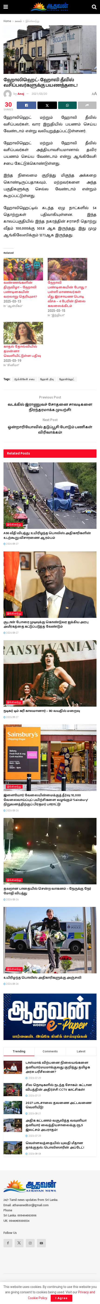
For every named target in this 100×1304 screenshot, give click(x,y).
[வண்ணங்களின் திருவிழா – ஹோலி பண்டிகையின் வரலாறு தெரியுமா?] (23, 269)
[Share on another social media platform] (87, 105)
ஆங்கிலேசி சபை (24, 379)
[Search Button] (94, 7)
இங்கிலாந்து (32, 21)
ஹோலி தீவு (47, 379)
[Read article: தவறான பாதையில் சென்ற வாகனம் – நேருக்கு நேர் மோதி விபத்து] (50, 851)
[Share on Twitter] (47, 105)
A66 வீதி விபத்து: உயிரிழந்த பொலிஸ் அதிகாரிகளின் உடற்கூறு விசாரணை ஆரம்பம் (47, 535)
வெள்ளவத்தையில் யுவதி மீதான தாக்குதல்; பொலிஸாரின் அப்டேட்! (55, 1145)
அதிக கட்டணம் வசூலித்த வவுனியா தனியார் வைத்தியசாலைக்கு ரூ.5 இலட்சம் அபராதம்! (56, 1125)
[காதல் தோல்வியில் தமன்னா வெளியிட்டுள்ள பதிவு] (23, 333)
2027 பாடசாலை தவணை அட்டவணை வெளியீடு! (58, 1105)
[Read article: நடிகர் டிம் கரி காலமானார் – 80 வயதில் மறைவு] (50, 673)
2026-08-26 (12, 810)
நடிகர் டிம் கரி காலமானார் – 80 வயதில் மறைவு (41, 711)
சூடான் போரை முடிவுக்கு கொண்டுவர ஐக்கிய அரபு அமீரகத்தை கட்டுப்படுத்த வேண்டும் (45, 624)
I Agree (61, 1298)
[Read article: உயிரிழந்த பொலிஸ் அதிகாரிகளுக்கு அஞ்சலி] (50, 940)
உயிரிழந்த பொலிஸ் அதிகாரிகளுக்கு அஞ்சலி (42, 977)
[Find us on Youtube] (41, 1243)
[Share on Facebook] (26, 105)
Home (7, 21)
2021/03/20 (39, 93)
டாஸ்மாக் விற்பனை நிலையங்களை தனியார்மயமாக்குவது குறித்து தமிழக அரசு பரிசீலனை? (58, 1067)
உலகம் (18, 21)
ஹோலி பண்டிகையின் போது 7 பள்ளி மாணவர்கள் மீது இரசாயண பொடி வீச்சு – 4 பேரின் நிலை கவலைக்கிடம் (67, 294)
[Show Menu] (5, 7)
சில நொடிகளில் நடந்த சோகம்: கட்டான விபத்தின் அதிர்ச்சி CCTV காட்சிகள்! (59, 1087)
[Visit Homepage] (50, 7)
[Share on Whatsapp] (67, 105)
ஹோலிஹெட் (67, 379)
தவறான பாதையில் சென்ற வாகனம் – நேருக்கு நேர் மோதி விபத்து (47, 891)
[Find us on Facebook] (7, 1243)
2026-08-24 (12, 984)
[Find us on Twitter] (19, 1243)
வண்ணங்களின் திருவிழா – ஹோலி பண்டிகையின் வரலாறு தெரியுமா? (20, 289)
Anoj (20, 93)
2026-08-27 (12, 544)
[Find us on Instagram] (30, 1243)
